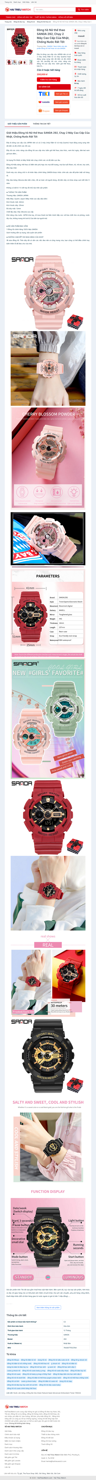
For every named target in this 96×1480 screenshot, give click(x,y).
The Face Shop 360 (30, 1473)
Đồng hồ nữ (31, 22)
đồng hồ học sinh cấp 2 (67, 1367)
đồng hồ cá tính (13, 1381)
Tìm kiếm (84, 9)
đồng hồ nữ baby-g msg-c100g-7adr (37, 1374)
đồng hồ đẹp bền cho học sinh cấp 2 (67, 1374)
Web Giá (50, 1473)
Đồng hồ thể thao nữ (44, 22)
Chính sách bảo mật (12, 1434)
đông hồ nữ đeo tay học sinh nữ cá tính (22, 1385)
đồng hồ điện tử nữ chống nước (19, 1363)
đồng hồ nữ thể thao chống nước (75, 1378)
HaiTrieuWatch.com (44, 1478)
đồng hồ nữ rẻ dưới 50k (16, 1378)
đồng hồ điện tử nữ (28, 1360)
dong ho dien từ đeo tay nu (17, 1367)
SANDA (49, 46)
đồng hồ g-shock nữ (79, 1360)
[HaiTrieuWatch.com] (18, 10)
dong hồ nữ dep (66, 1381)
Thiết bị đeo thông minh (45, 17)
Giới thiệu (26, 2)
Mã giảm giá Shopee (12, 1464)
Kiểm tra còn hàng (48, 79)
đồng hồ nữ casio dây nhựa (57, 1371)
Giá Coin (57, 1473)
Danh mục (17, 2)
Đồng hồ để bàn (66, 17)
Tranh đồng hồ (46, 1444)
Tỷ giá (19, 1473)
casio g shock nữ (13, 1371)
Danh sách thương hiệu (13, 1447)
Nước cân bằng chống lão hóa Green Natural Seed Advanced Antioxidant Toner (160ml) (47, 1393)
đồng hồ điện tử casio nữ (47, 1381)
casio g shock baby (28, 1381)
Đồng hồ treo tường (48, 1441)
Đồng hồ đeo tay (25, 17)
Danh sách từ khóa (12, 1454)
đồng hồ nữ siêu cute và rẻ (59, 1360)
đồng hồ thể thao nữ (41, 1363)
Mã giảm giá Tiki (11, 1457)
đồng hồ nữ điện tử (69, 1363)
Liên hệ (34, 2)
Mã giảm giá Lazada (12, 1461)
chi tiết (42, 124)
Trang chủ (8, 2)
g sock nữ (51, 1367)
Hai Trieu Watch (60, 1478)
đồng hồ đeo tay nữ (78, 1371)
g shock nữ (55, 1363)
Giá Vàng (42, 1473)
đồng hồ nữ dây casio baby (49, 1385)
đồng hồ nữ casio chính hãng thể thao (21, 1388)
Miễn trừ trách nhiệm (12, 1441)
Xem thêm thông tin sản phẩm (48, 1307)
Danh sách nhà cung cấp (14, 1451)
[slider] (9, 62)
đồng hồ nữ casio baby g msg (33, 1371)
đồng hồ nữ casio (13, 1374)
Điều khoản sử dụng (12, 1438)
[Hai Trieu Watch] (16, 1406)
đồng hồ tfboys (13, 1360)
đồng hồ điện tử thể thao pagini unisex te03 (44, 1378)
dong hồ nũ (42, 1360)
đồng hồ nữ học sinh (38, 1367)
